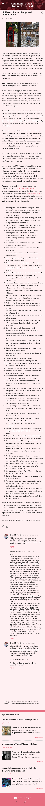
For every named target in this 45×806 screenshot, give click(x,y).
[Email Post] (7, 527)
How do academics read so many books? (20, 719)
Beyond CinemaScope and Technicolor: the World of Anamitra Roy (19, 769)
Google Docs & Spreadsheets (26, 189)
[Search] (42, 4)
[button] (42, 13)
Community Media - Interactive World (22, 5)
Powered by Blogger (24, 798)
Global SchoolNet (34, 194)
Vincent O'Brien (15, 551)
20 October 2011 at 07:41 (30, 535)
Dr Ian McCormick (16, 535)
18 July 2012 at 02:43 (29, 643)
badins (27, 802)
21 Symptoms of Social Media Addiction (19, 744)
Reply (12, 547)
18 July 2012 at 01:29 (27, 551)
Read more (39, 737)
